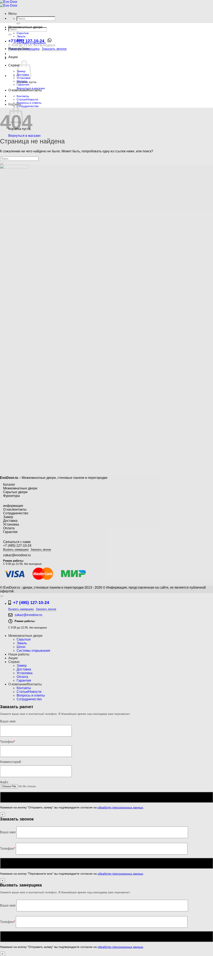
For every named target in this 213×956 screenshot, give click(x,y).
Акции (13, 57)
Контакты (23, 96)
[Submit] (18, 23)
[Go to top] (1, 596)
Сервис (14, 65)
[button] (12, 13)
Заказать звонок (54, 49)
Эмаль (21, 36)
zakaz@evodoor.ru (17, 555)
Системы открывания (31, 43)
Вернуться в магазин (24, 135)
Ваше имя (8, 832)
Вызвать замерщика (15, 549)
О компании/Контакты (25, 90)
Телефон (7, 848)
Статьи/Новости (27, 99)
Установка (23, 77)
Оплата (22, 81)
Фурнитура (11, 496)
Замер (8, 517)
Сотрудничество (28, 106)
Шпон (20, 39)
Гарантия (23, 84)
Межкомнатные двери (25, 27)
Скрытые (23, 33)
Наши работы (19, 48)
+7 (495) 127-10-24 (26, 41)
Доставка (10, 520)
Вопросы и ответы (29, 102)
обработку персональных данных (120, 807)
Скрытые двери (15, 492)
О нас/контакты (15, 509)
